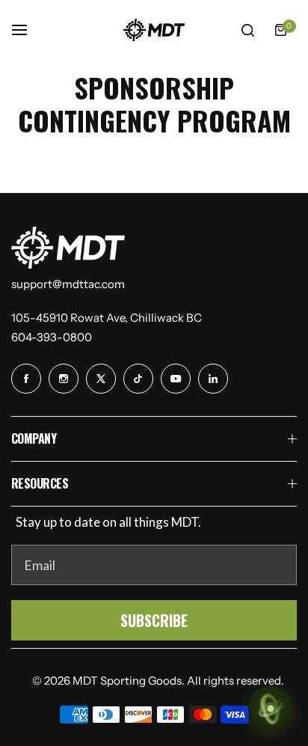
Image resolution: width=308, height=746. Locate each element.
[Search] (247, 29)
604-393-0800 (51, 337)
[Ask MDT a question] (270, 708)
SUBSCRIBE (154, 620)
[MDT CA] (154, 30)
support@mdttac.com (68, 284)
